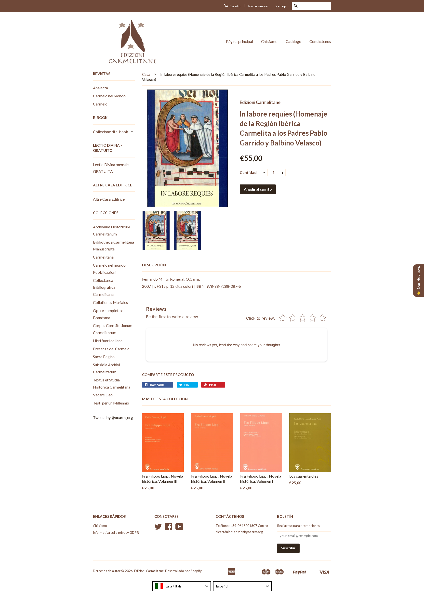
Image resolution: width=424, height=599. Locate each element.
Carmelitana (103, 257)
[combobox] (181, 586)
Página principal (239, 41)
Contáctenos (320, 41)
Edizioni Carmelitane (149, 571)
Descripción (154, 265)
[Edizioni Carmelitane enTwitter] (158, 528)
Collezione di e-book (110, 131)
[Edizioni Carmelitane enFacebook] (168, 528)
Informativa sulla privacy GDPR (116, 532)
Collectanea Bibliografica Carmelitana (104, 287)
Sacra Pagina (104, 356)
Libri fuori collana (107, 340)
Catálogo (293, 41)
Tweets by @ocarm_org (113, 417)
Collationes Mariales (110, 302)
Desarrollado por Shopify (183, 571)
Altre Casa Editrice (109, 199)
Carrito (234, 6)
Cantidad (248, 172)
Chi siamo (269, 41)
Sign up (280, 6)
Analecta (100, 87)
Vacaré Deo (103, 394)
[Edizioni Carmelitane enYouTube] (179, 528)
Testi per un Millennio (111, 403)
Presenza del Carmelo (111, 348)
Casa (146, 74)
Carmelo (100, 104)
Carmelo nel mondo (109, 95)
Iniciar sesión (258, 6)
